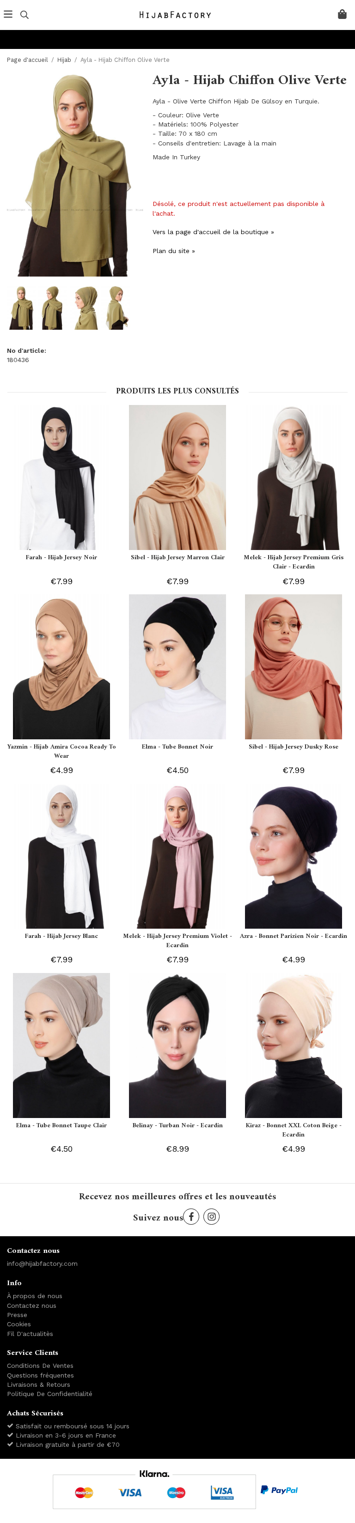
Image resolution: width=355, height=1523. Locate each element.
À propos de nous (34, 1295)
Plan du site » (174, 250)
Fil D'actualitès (30, 1333)
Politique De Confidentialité (49, 1393)
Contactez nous (31, 1305)
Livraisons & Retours (38, 1384)
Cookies (19, 1324)
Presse (17, 1314)
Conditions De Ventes (40, 1365)
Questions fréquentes (40, 1375)
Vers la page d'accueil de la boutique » (213, 232)
